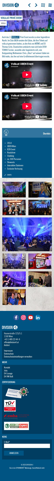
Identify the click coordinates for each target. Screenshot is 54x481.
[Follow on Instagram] (23, 319)
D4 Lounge (8, 373)
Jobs (5, 370)
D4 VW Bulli (8, 376)
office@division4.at (11, 342)
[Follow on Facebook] (16, 319)
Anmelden (13, 453)
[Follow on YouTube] (30, 319)
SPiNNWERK (20, 468)
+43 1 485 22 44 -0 (12, 339)
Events (9, 175)
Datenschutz (9, 353)
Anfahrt (7, 345)
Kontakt (7, 367)
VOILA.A (15, 37)
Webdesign (28, 468)
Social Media (36, 468)
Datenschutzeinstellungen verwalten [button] (18, 356)
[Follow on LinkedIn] (38, 319)
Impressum (8, 350)
